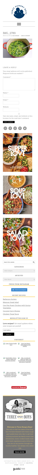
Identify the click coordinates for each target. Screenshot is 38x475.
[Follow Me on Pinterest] (19, 389)
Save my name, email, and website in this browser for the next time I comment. (17, 117)
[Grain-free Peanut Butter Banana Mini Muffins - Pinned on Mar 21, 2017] (25, 346)
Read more (19, 452)
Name (5, 93)
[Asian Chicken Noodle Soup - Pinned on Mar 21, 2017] (10, 345)
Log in (22, 465)
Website (6, 107)
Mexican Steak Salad (11, 302)
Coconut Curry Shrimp (11, 311)
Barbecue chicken (10, 299)
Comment (7, 77)
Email (5, 100)
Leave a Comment (25, 35)
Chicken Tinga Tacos (11, 314)
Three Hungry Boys (19, 12)
